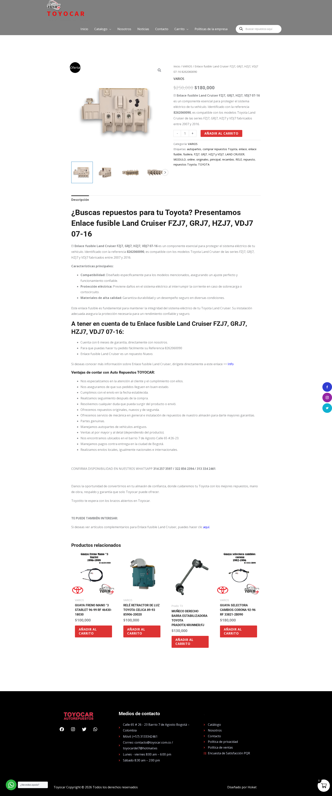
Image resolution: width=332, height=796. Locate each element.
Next (165, 172)
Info (231, 364)
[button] (102, 29)
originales (202, 159)
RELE (239, 159)
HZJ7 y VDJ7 (216, 154)
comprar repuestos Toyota (220, 149)
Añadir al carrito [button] (88, 631)
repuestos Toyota (185, 164)
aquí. (206, 527)
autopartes (194, 149)
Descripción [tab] (80, 200)
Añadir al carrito (221, 133)
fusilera (187, 154)
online (191, 159)
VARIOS (187, 66)
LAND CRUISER (234, 154)
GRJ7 (204, 154)
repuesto (249, 159)
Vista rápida (93, 592)
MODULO (179, 159)
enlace (243, 149)
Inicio (176, 66)
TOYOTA (203, 164)
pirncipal (215, 159)
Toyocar (66, 13)
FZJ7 (196, 154)
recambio (228, 159)
